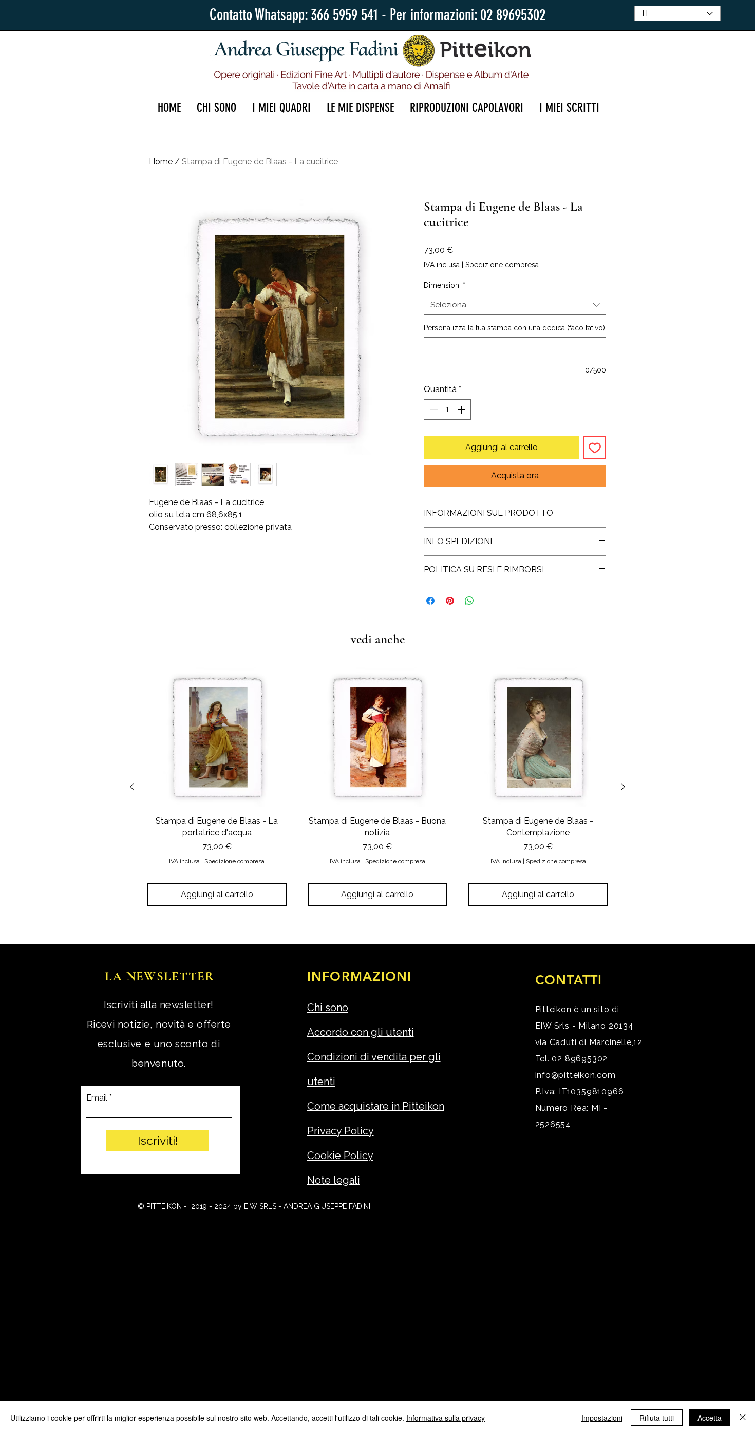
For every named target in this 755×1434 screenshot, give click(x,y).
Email (96, 1098)
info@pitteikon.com (575, 1075)
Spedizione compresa (502, 264)
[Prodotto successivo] (623, 786)
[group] (377, 787)
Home (161, 161)
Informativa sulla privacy (445, 1417)
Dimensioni (444, 285)
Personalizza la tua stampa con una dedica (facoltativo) (514, 328)
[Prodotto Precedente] (132, 786)
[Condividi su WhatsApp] (469, 600)
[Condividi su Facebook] (430, 600)
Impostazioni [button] (601, 1417)
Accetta (709, 1417)
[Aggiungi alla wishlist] (594, 447)
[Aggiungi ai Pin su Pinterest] (450, 600)
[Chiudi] (743, 1417)
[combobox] (515, 305)
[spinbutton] (447, 409)
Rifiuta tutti (656, 1417)
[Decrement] (432, 409)
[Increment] (462, 409)
